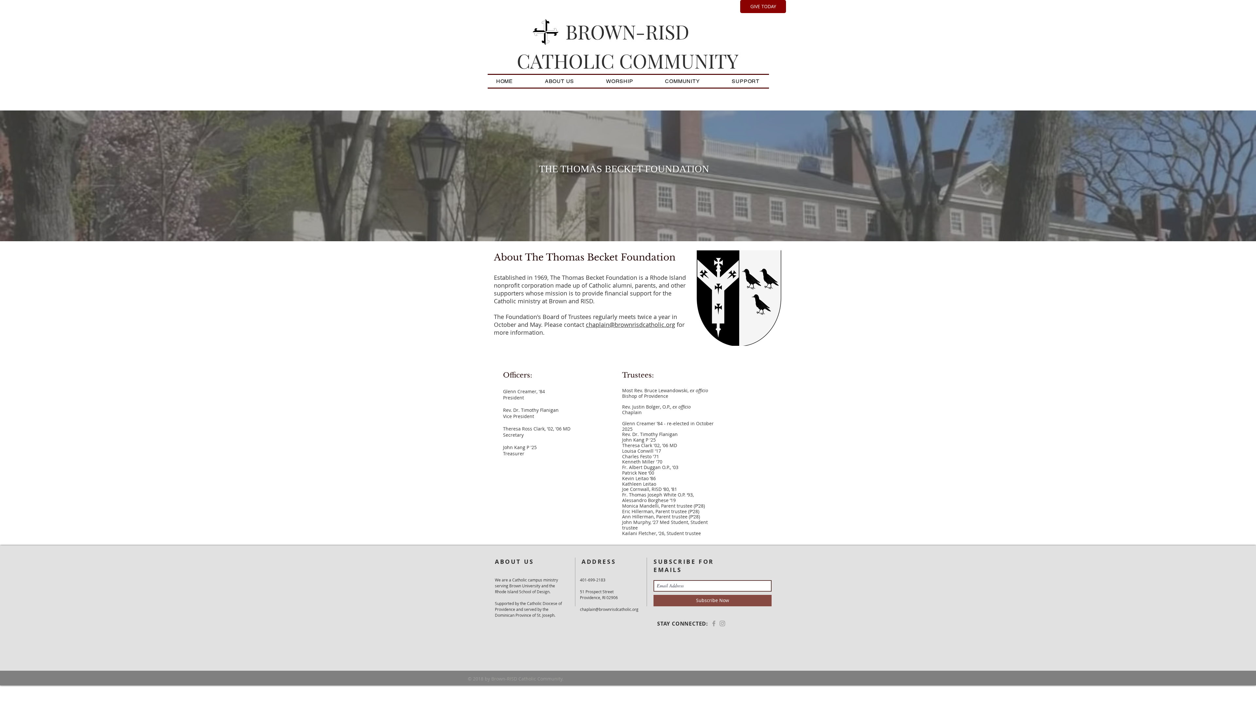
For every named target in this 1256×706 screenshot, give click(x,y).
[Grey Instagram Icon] (722, 623)
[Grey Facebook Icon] (714, 623)
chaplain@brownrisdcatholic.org (630, 324)
